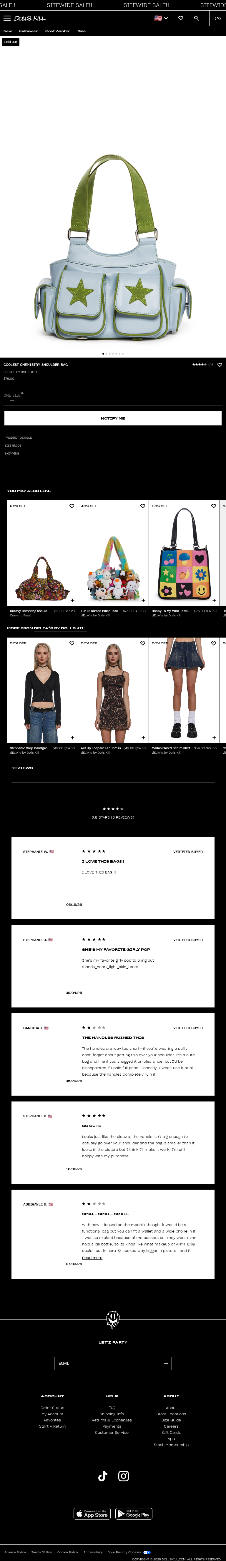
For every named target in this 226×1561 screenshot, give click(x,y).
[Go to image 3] (110, 354)
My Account (52, 1414)
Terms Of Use (41, 1552)
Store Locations (171, 1414)
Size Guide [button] (13, 445)
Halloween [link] (28, 31)
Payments (111, 1426)
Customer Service (112, 1432)
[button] (68, 5)
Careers (171, 1426)
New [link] (8, 31)
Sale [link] (82, 31)
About (171, 1408)
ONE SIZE (12, 395)
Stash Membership (171, 1445)
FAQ (112, 1408)
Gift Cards (171, 1432)
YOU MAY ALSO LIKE (29, 491)
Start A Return (52, 1426)
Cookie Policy (67, 1552)
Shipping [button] (12, 453)
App (171, 1439)
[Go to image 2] (106, 354)
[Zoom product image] (113, 197)
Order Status (52, 1408)
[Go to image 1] (103, 354)
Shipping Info (112, 1414)
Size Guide (171, 1420)
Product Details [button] (18, 437)
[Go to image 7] (123, 354)
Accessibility (93, 1552)
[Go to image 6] (119, 354)
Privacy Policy (15, 1552)
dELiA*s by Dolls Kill (21, 372)
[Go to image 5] (116, 354)
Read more (92, 1257)
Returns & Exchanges (112, 1420)
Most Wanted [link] (58, 31)
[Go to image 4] (113, 354)
